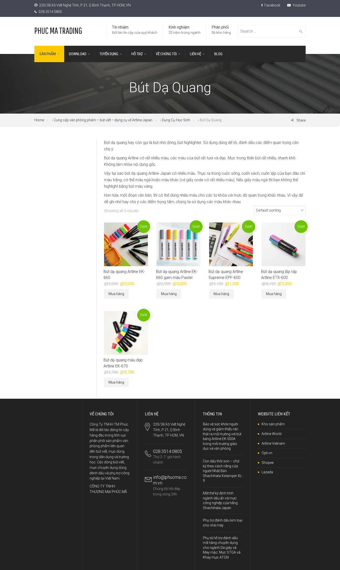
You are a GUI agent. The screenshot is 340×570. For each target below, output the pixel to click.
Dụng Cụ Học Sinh (176, 120)
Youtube (299, 5)
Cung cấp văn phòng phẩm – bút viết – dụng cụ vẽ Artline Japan (103, 120)
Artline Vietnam (273, 443)
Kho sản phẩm (273, 424)
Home (39, 120)
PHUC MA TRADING (58, 30)
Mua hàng (116, 294)
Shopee (268, 463)
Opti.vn (267, 453)
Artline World (272, 434)
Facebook (272, 5)
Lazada (267, 472)
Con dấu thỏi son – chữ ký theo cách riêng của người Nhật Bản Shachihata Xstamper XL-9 (223, 470)
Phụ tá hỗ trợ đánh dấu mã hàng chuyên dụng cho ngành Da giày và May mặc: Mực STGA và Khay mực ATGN (221, 547)
